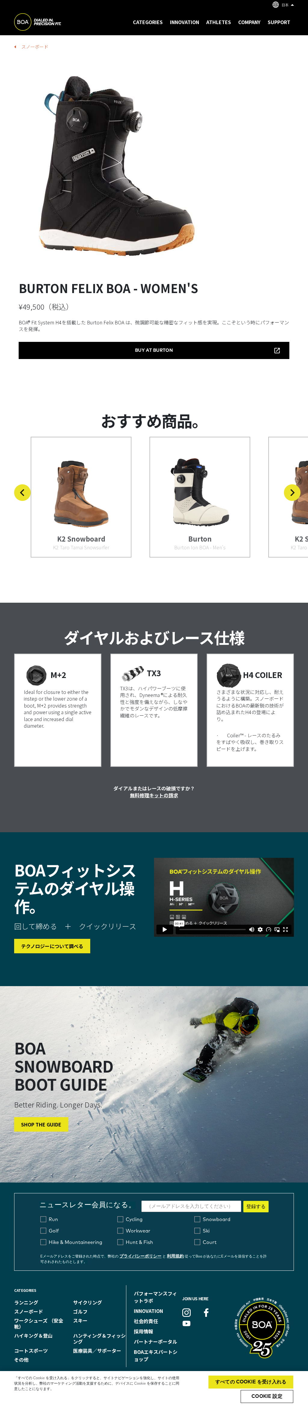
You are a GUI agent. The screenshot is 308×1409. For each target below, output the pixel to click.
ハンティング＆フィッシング (99, 1338)
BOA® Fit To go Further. (51, 23)
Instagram (186, 1312)
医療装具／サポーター (97, 1350)
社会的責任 (146, 1321)
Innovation (148, 1310)
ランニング (26, 1302)
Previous (22, 492)
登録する (256, 1206)
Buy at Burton (154, 350)
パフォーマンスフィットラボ (155, 1297)
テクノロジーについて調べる (52, 946)
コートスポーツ (31, 1350)
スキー (80, 1320)
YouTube (186, 1323)
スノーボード (34, 46)
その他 (21, 1359)
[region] (154, 1390)
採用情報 (143, 1331)
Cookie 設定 (266, 1396)
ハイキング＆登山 (33, 1335)
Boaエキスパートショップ (155, 1355)
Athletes (218, 22)
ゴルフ (80, 1311)
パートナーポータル (155, 1341)
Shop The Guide (41, 1124)
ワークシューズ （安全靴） (38, 1323)
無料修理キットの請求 (154, 795)
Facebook (206, 1312)
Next (292, 492)
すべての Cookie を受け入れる (250, 1381)
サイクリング (87, 1302)
